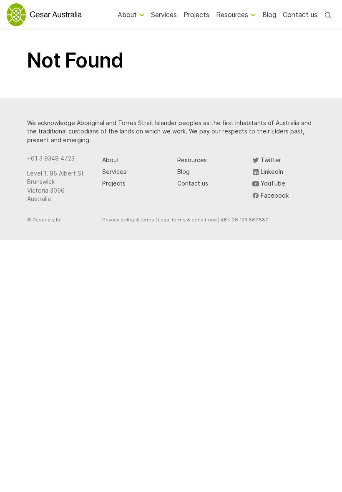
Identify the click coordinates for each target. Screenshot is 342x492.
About (110, 159)
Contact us (192, 183)
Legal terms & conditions (187, 220)
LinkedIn (271, 171)
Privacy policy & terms (128, 220)
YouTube (272, 183)
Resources (192, 159)
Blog (183, 171)
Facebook (274, 195)
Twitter (270, 159)
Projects (114, 183)
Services (114, 171)
